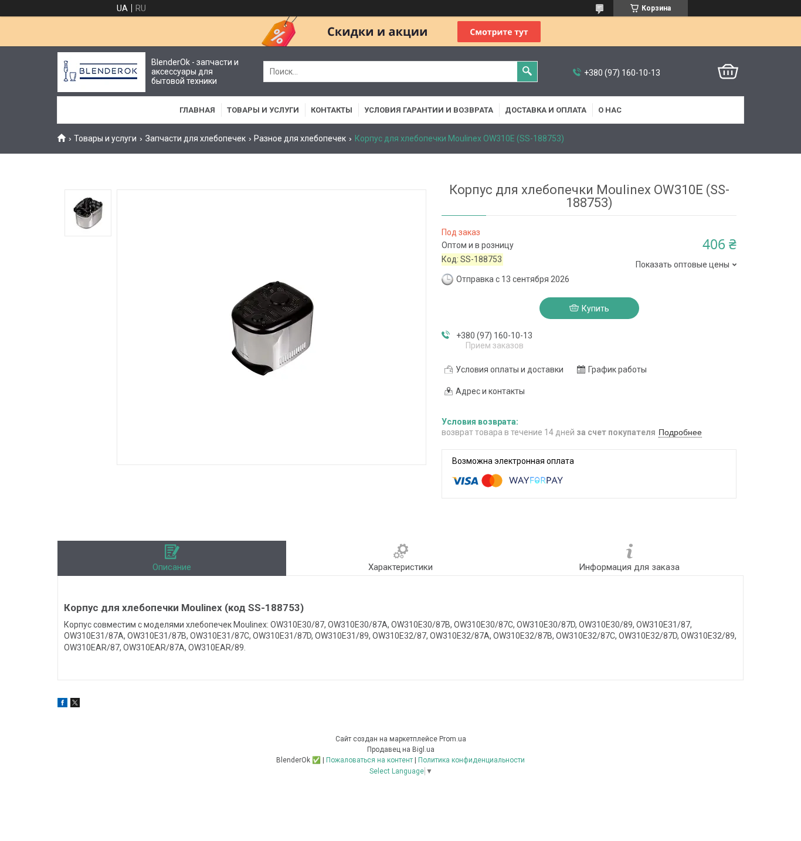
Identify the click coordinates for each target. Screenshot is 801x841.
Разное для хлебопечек (300, 138)
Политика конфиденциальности (471, 760)
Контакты (331, 110)
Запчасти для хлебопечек (195, 138)
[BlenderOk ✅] (101, 72)
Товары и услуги (263, 110)
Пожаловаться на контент (369, 760)
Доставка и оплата (545, 110)
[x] (75, 704)
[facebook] (62, 704)
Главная (197, 110)
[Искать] (527, 72)
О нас (610, 110)
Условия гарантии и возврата (428, 110)
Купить (595, 308)
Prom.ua (452, 739)
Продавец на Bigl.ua (401, 749)
